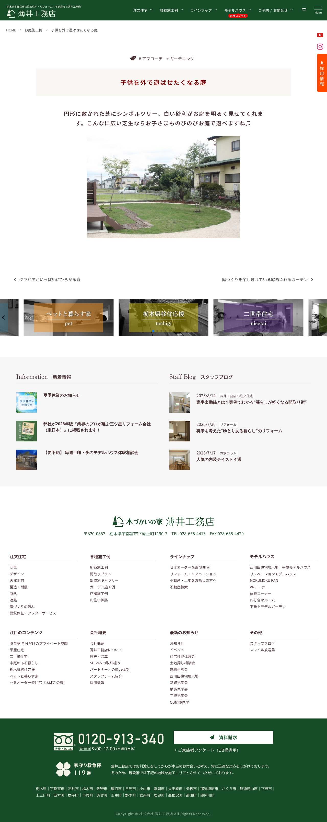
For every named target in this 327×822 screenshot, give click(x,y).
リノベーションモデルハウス (273, 573)
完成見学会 (179, 695)
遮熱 (13, 599)
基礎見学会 (179, 682)
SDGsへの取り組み (105, 662)
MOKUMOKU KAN (264, 580)
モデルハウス (235, 10)
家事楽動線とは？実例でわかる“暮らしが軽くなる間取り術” (251, 402)
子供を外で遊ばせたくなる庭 (74, 29)
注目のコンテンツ (26, 632)
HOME (11, 29)
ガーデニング (182, 58)
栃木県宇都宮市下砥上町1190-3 (138, 533)
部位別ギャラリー (104, 580)
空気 (13, 567)
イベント (177, 649)
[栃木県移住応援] (163, 302)
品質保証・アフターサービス (33, 612)
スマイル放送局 (262, 649)
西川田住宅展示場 (184, 676)
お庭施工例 (33, 29)
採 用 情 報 (322, 76)
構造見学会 (179, 689)
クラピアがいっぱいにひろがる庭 (49, 279)
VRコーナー (259, 586)
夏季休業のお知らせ (61, 395)
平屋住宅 (17, 649)
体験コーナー (260, 593)
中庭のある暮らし (24, 662)
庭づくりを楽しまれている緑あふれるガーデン (265, 279)
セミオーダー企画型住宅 (189, 567)
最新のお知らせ (184, 632)
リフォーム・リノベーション (193, 573)
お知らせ (177, 643)
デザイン (17, 573)
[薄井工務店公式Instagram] (320, 46)
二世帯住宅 (19, 656)
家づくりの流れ (22, 606)
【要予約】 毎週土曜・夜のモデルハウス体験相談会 (90, 452)
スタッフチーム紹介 (106, 676)
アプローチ (152, 58)
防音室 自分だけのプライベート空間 (39, 643)
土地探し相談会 (182, 662)
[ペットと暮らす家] (68, 302)
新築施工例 (99, 567)
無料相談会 (179, 669)
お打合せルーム (262, 599)
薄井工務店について (106, 649)
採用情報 (97, 682)
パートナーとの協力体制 (109, 669)
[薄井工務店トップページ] (49, 13)
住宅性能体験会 (182, 656)
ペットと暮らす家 (24, 676)
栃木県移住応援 (22, 669)
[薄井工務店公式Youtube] (320, 35)
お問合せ (273, 10)
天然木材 (17, 580)
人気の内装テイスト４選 (218, 459)
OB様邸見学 (179, 702)
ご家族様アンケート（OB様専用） (209, 750)
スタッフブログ (201, 376)
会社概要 (98, 632)
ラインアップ (201, 10)
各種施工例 (169, 10)
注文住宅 (140, 10)
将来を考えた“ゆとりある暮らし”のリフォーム (239, 431)
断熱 (13, 593)
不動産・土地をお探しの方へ (193, 580)
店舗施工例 (99, 593)
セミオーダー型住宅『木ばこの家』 (38, 682)
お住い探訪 (99, 599)
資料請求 (228, 737)
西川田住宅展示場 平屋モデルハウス (280, 567)
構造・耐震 (19, 586)
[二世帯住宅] (258, 302)
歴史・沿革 (99, 656)
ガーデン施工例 (102, 586)
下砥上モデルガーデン (268, 606)
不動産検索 (179, 586)
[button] (153, 331)
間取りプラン (100, 573)
